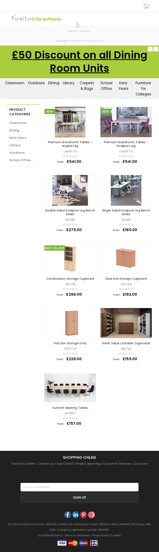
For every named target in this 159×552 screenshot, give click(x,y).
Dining (53, 82)
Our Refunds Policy (50, 535)
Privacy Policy (100, 535)
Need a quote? (79, 31)
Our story (141, 464)
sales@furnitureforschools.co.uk (80, 41)
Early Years (123, 85)
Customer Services (117, 464)
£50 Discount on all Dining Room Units (79, 61)
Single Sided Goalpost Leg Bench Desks (126, 212)
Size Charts (65, 464)
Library (69, 82)
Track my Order (23, 464)
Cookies (116, 535)
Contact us (45, 464)
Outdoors (36, 82)
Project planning (88, 464)
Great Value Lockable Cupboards (126, 343)
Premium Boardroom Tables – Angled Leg (70, 144)
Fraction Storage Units (70, 343)
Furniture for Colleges (143, 88)
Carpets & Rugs (87, 85)
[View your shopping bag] (147, 6)
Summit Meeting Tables (70, 408)
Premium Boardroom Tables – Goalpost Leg (126, 144)
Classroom (14, 82)
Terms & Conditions (77, 535)
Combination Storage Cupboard (70, 279)
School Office (106, 85)
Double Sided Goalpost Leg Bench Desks (70, 212)
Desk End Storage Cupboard (126, 279)
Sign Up (79, 497)
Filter (141, 110)
